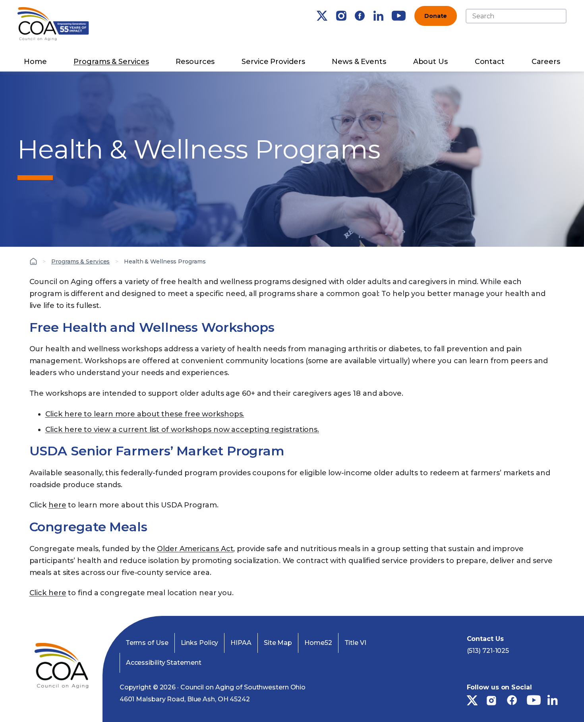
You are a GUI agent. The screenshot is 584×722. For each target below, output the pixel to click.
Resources (195, 61)
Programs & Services (111, 61)
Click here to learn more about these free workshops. (144, 414)
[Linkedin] (378, 16)
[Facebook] (360, 16)
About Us (430, 61)
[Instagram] (341, 16)
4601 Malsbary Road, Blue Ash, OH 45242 (185, 699)
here (57, 505)
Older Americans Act (195, 548)
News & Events (359, 61)
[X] (322, 16)
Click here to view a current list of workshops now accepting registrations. (182, 429)
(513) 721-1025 (488, 650)
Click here (47, 592)
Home (35, 61)
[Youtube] (399, 16)
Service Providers (273, 61)
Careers (546, 61)
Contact (490, 61)
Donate (435, 15)
